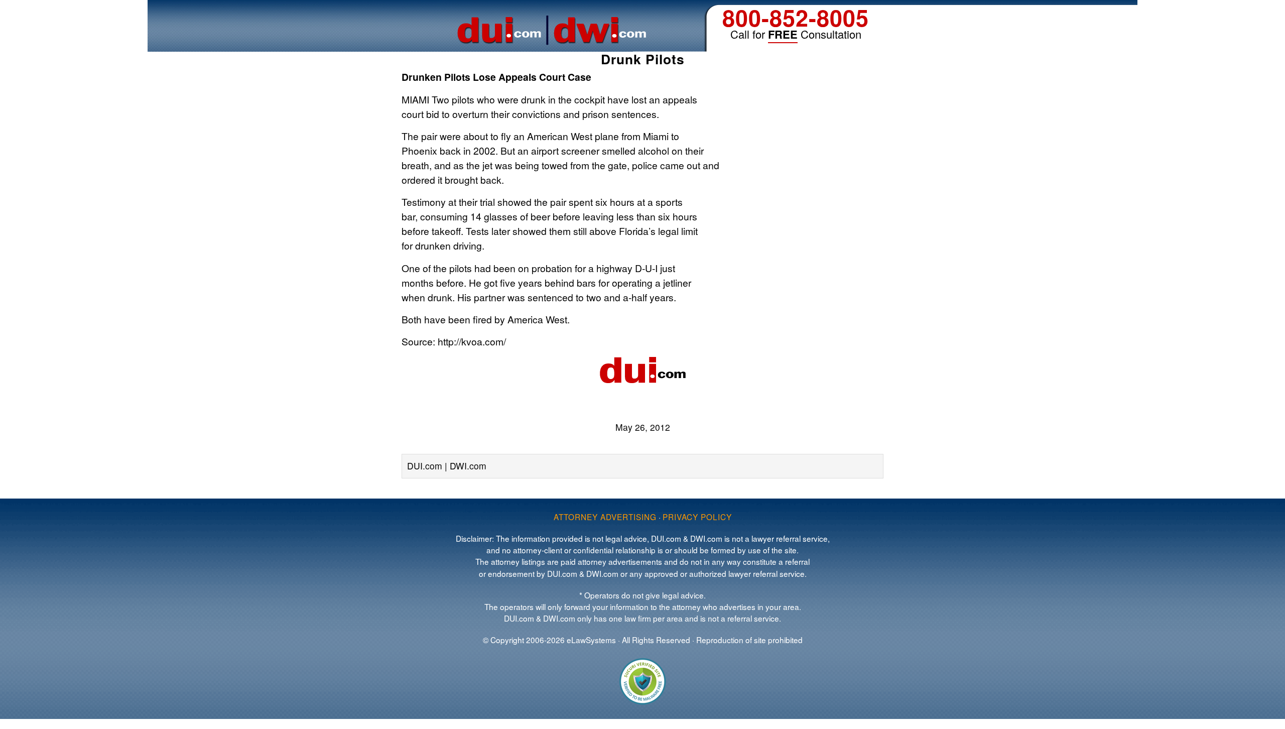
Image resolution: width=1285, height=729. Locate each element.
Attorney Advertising (605, 516)
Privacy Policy (697, 516)
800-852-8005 (795, 17)
